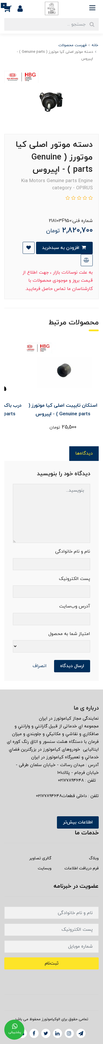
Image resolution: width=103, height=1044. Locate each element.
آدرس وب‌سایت (74, 606)
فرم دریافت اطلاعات (81, 868)
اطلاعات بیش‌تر (78, 822)
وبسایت (45, 868)
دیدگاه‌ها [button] (84, 453)
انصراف (40, 666)
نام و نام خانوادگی (72, 551)
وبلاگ (94, 858)
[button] (10, 8)
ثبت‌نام (51, 963)
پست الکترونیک (74, 579)
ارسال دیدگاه (72, 666)
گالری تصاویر (40, 858)
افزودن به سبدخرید (61, 248)
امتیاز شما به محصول (69, 634)
